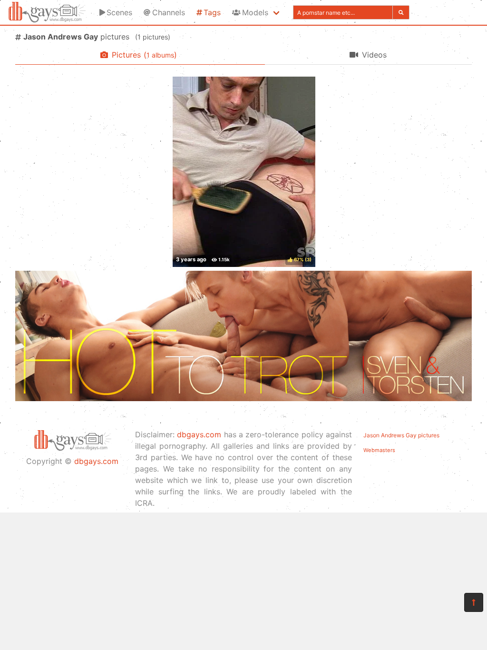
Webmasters (379, 450)
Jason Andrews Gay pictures (401, 435)
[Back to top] (473, 602)
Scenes (119, 12)
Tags (212, 12)
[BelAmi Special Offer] (243, 398)
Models (255, 12)
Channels (168, 12)
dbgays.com (96, 461)
